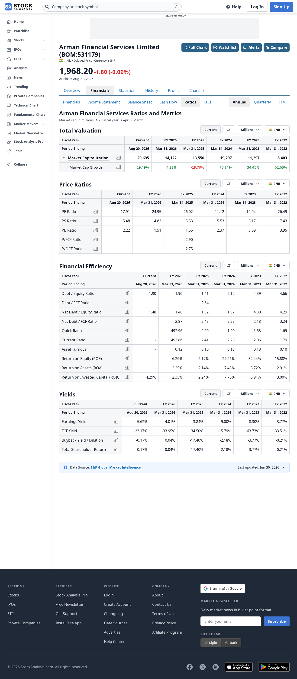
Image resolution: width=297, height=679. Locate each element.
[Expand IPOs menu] (43, 49)
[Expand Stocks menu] (43, 40)
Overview (72, 90)
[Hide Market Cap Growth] (64, 158)
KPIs (207, 102)
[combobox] (112, 7)
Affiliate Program (167, 632)
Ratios (190, 102)
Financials (100, 90)
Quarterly (262, 102)
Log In (257, 7)
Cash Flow (168, 102)
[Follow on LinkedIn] (215, 667)
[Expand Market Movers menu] (43, 124)
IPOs (11, 604)
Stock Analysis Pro (72, 595)
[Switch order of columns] (229, 129)
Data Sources (115, 623)
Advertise (112, 632)
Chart (194, 90)
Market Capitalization (88, 157)
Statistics (127, 90)
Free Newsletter (70, 604)
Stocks (13, 595)
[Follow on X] (202, 667)
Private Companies (23, 623)
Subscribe (277, 621)
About (157, 595)
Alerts (254, 47)
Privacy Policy (164, 623)
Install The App (69, 623)
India (68, 60)
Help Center (114, 641)
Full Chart (197, 47)
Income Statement (103, 102)
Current (210, 129)
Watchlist (227, 47)
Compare (279, 47)
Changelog (113, 613)
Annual (239, 102)
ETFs (11, 613)
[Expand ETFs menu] (43, 59)
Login (109, 595)
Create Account (117, 604)
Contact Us (161, 604)
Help (236, 7)
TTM (282, 102)
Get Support (66, 613)
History (151, 90)
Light (213, 642)
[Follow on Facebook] (189, 667)
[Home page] (18, 7)
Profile (174, 90)
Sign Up (281, 7)
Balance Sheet (139, 102)
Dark (233, 642)
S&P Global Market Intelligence (116, 467)
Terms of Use (163, 613)
